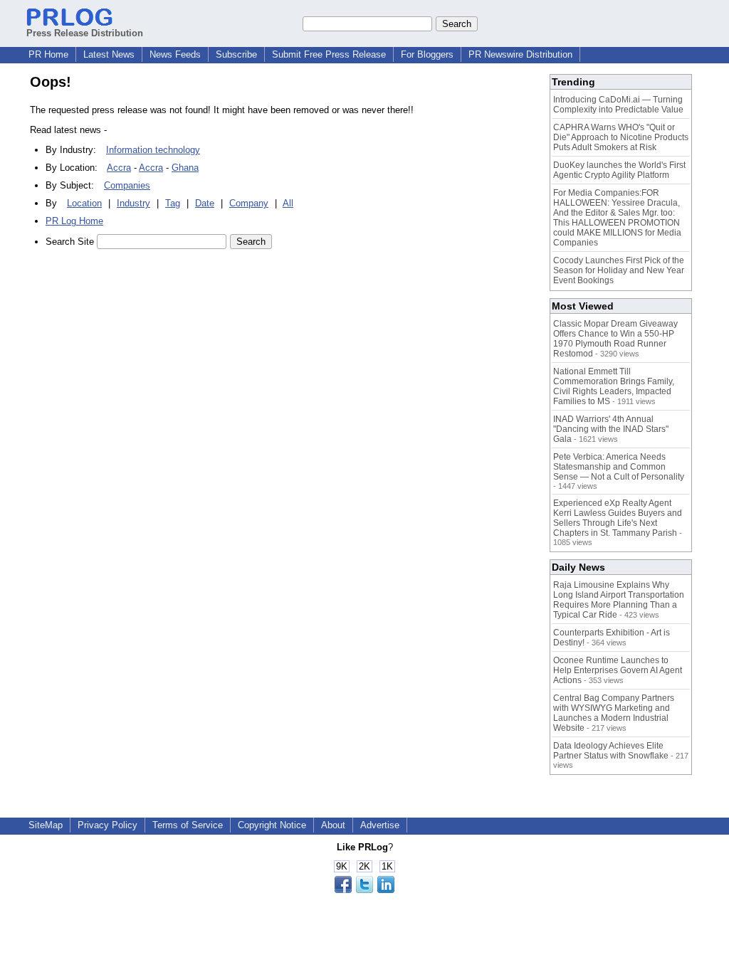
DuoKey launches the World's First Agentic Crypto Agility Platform (619, 170)
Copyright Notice (272, 825)
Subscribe (236, 54)
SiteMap (45, 825)
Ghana (185, 167)
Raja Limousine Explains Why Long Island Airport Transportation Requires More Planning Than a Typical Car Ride (618, 600)
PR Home (48, 54)
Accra (119, 167)
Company (248, 203)
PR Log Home (74, 221)
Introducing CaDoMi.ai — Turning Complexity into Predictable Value (618, 105)
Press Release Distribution (84, 33)
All (288, 203)
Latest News (109, 54)
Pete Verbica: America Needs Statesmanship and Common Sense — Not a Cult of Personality (618, 467)
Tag (172, 203)
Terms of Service (187, 825)
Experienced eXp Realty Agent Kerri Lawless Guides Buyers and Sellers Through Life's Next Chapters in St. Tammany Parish (617, 518)
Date (204, 203)
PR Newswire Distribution (520, 54)
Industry (133, 203)
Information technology (153, 149)
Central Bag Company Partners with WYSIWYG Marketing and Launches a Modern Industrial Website (613, 713)
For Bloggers (427, 54)
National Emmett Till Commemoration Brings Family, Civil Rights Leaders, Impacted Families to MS (613, 386)
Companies (127, 185)
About (333, 825)
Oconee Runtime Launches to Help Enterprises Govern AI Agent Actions (617, 670)
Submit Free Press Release (329, 54)
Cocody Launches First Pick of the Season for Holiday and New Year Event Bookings (618, 270)
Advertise (379, 825)
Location (84, 203)
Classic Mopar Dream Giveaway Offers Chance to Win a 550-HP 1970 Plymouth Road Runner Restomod (615, 339)
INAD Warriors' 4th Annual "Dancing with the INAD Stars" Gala (610, 429)
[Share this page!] (364, 889)
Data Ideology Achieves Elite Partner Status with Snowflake (610, 751)
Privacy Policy (107, 825)
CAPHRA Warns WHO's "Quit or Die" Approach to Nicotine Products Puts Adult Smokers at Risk (620, 137)
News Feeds (175, 54)
